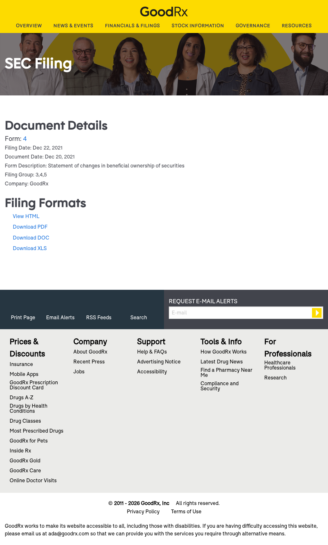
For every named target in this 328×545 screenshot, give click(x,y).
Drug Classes (25, 421)
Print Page (23, 317)
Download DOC (31, 237)
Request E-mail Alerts (203, 301)
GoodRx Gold (25, 461)
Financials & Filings (132, 25)
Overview (29, 25)
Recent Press (89, 362)
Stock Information (198, 25)
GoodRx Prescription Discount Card (34, 385)
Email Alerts (60, 317)
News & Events (73, 25)
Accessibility (152, 372)
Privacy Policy (143, 511)
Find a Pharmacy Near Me (226, 373)
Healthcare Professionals (280, 365)
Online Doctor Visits (33, 481)
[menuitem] (29, 25)
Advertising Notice (159, 362)
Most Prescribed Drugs (36, 431)
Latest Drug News (222, 362)
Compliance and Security (220, 386)
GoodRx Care (25, 471)
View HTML (26, 216)
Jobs (79, 372)
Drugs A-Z (21, 398)
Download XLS (30, 248)
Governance (253, 25)
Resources (297, 25)
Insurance (21, 365)
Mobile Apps (24, 375)
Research (275, 378)
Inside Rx (20, 451)
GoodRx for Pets (29, 441)
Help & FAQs (152, 352)
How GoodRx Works (224, 352)
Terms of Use (186, 511)
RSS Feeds (98, 317)
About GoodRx (90, 352)
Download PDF (30, 227)
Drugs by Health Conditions (28, 408)
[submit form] (317, 313)
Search (138, 317)
